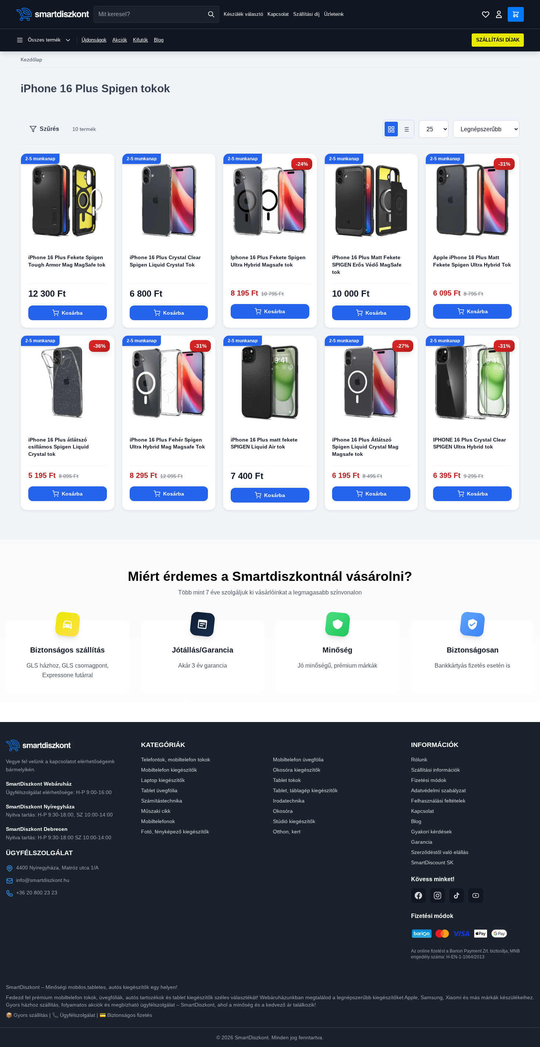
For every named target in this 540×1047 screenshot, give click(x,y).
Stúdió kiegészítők (294, 821)
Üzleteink (334, 14)
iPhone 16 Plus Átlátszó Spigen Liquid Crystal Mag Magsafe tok (365, 447)
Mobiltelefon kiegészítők (169, 770)
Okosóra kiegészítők (296, 770)
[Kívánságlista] (485, 14)
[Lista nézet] (406, 129)
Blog (158, 40)
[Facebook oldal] (418, 895)
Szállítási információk (435, 770)
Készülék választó (243, 14)
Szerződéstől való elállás (439, 852)
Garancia (421, 842)
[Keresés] (211, 14)
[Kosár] (516, 14)
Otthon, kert (286, 832)
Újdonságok (94, 40)
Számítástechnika (161, 801)
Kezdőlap (31, 59)
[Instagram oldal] (437, 895)
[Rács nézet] (391, 129)
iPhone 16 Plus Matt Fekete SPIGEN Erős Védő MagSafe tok (367, 264)
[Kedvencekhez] (102, 235)
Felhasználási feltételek (438, 801)
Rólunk (419, 759)
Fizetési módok (428, 780)
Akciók (119, 40)
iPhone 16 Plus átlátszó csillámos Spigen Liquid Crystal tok (58, 447)
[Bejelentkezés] (498, 14)
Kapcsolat (278, 14)
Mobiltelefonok (158, 821)
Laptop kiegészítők (163, 780)
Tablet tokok (287, 780)
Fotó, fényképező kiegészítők (175, 832)
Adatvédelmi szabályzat (438, 790)
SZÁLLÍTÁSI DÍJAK (497, 40)
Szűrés (49, 129)
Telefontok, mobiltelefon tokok (175, 759)
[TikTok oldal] (456, 895)
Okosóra (283, 811)
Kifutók (140, 40)
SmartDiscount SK (432, 862)
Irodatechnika (289, 801)
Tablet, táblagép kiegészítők (305, 790)
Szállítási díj (306, 14)
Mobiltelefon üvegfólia (298, 759)
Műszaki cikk (155, 811)
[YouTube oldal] (475, 895)
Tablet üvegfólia (159, 790)
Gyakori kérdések (431, 832)
